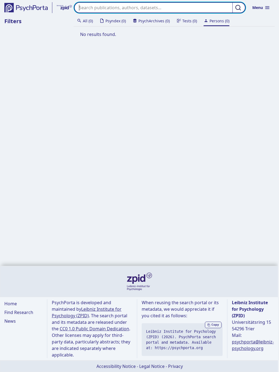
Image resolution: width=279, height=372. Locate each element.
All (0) (88, 20)
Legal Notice (152, 366)
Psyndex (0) (115, 20)
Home (10, 304)
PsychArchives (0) (154, 20)
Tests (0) (189, 20)
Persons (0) (219, 20)
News (10, 321)
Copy (215, 325)
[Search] (238, 7)
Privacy (175, 366)
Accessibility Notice (116, 366)
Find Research (18, 312)
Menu (257, 7)
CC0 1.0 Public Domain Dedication (94, 329)
